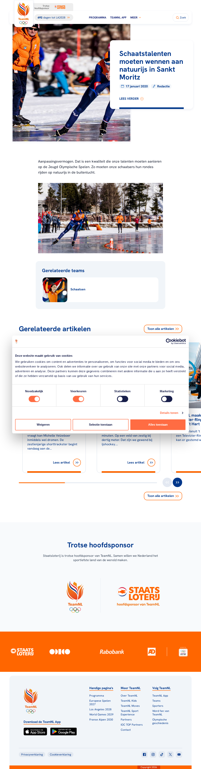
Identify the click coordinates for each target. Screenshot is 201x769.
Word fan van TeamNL (160, 712)
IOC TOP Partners (132, 724)
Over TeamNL (129, 695)
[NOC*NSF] (183, 652)
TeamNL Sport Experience (129, 712)
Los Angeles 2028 (100, 709)
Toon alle (160, 329)
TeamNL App (118, 17)
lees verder (129, 99)
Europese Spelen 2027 (100, 702)
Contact (126, 730)
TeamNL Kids (129, 700)
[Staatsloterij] (22, 651)
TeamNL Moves (130, 706)
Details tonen (169, 412)
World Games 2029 (101, 714)
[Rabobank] (112, 651)
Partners (126, 719)
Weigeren (43, 424)
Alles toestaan (158, 424)
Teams (156, 700)
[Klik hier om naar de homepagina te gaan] (23, 13)
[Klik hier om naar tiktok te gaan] (162, 754)
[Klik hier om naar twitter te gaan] (170, 754)
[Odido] (59, 651)
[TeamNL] (75, 595)
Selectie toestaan (100, 424)
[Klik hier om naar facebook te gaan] (144, 754)
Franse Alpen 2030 (101, 719)
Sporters (157, 706)
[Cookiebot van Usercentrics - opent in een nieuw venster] (169, 341)
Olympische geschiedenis (160, 721)
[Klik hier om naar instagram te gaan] (153, 754)
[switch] (78, 399)
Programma (97, 17)
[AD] (151, 652)
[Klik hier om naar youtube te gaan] (179, 754)
